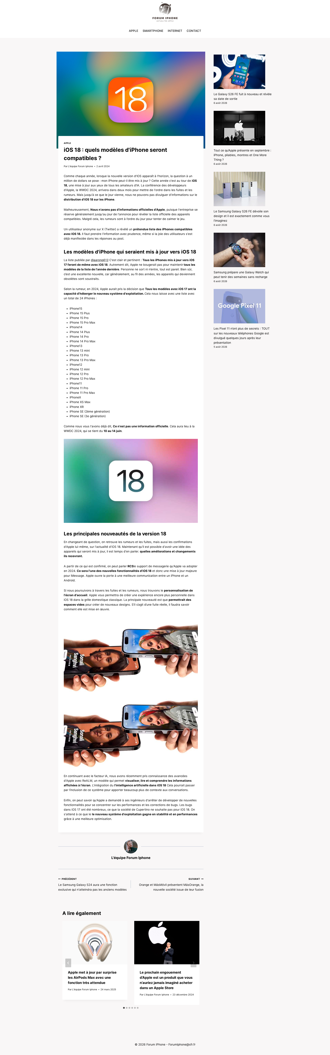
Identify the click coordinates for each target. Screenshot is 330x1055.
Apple (133, 31)
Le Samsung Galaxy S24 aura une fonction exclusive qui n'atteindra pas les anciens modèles (92, 884)
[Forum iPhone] (165, 12)
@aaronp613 (99, 260)
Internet (175, 31)
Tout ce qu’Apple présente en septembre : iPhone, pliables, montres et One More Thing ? (242, 155)
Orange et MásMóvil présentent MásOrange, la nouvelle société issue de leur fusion (171, 884)
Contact (194, 31)
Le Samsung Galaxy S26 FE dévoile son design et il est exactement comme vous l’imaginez (242, 216)
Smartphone (153, 31)
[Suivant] (193, 963)
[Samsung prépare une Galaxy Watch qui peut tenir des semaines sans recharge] (243, 250)
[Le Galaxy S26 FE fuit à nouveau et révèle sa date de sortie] (243, 72)
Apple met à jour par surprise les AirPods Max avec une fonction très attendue (92, 977)
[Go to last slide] (68, 963)
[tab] (124, 1008)
